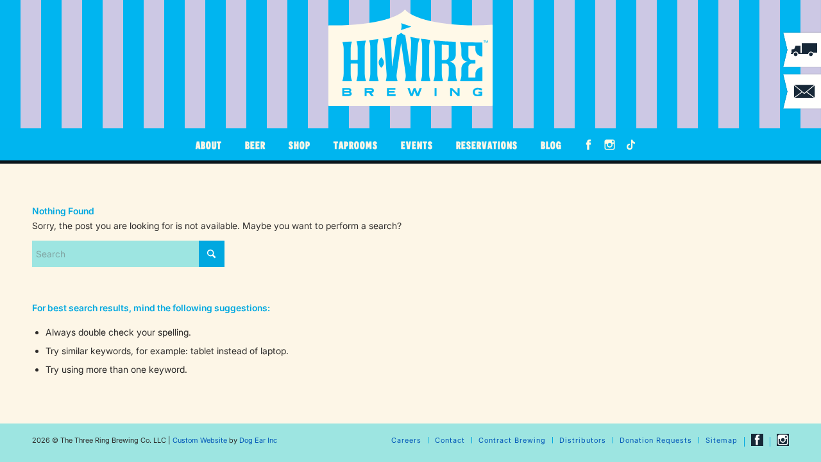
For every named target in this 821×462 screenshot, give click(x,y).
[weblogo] (410, 58)
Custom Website (200, 440)
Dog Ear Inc (258, 440)
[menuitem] (208, 144)
